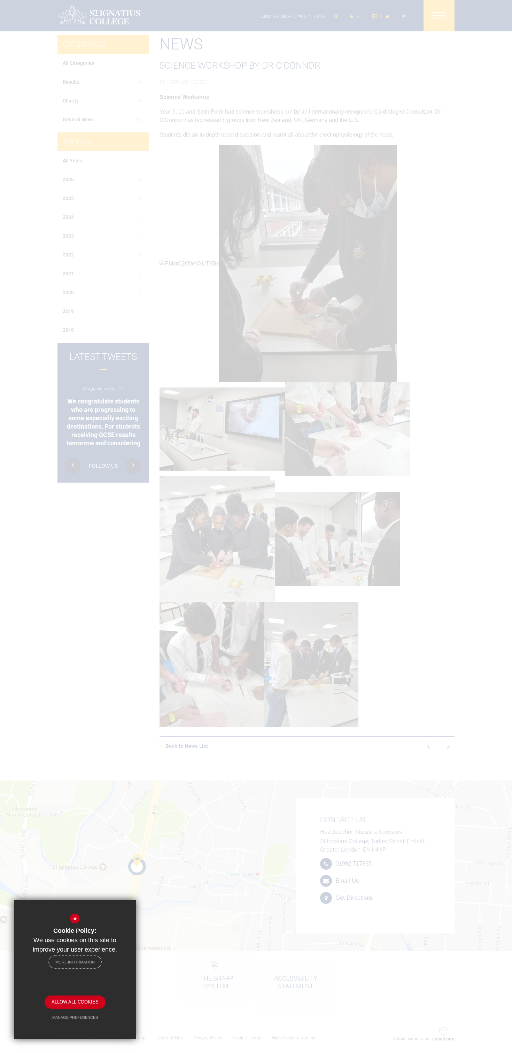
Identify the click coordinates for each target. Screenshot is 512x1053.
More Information (75, 962)
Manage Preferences (75, 1017)
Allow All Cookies (75, 1002)
